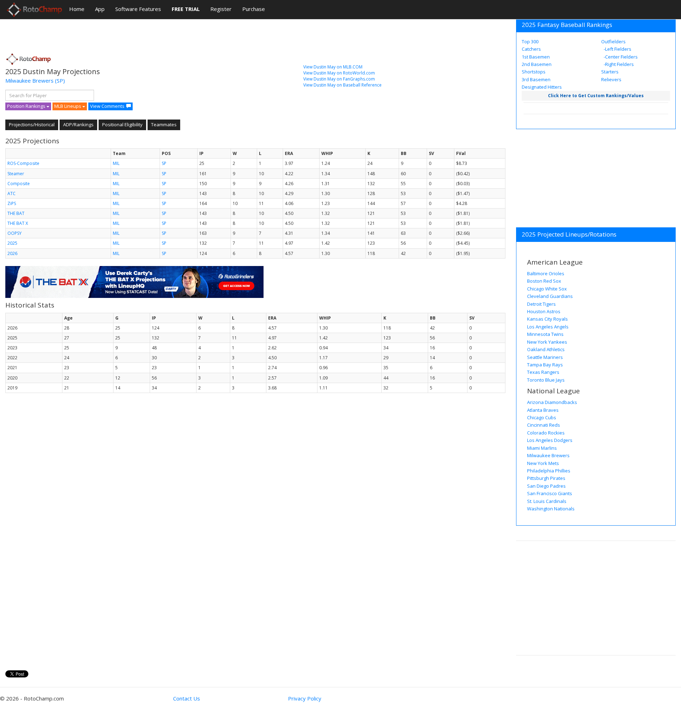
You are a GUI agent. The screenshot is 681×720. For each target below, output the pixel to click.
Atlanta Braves (543, 410)
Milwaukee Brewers (29, 80)
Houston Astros (543, 311)
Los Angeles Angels (548, 326)
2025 (12, 243)
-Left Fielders (617, 49)
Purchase (253, 8)
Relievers (611, 79)
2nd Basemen (537, 64)
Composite (18, 184)
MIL (116, 163)
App (100, 8)
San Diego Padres (546, 486)
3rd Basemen (536, 79)
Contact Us (186, 698)
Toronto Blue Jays (546, 380)
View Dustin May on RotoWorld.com (339, 73)
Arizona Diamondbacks (552, 402)
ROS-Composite (23, 163)
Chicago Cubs (541, 417)
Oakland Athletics (546, 349)
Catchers (531, 49)
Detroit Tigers (541, 304)
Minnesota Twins (545, 334)
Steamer (15, 174)
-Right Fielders (618, 64)
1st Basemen (536, 57)
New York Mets (543, 463)
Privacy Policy (304, 698)
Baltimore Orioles (545, 273)
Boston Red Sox (544, 281)
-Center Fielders (620, 57)
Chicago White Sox (547, 289)
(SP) (60, 80)
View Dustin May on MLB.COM (332, 67)
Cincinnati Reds (543, 425)
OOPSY (14, 233)
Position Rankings (26, 106)
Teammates (164, 124)
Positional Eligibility (122, 124)
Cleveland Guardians (550, 296)
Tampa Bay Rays (545, 364)
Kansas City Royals (547, 319)
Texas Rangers (543, 372)
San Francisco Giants (549, 493)
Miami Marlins (542, 448)
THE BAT (15, 213)
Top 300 (530, 41)
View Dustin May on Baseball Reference (342, 85)
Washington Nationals (551, 508)
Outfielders (613, 41)
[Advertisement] (134, 34)
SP (164, 163)
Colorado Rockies (546, 433)
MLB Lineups (68, 106)
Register (221, 8)
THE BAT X (17, 223)
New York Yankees (547, 342)
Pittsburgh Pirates (546, 478)
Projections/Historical (32, 124)
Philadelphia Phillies (548, 470)
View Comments (107, 106)
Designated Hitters (542, 87)
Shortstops (534, 71)
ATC (11, 193)
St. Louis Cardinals (546, 501)
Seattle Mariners (545, 357)
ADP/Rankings (78, 124)
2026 (12, 253)
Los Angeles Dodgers (549, 440)
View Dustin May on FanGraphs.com (339, 79)
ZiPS (11, 203)
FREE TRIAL (186, 8)
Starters (610, 71)
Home (76, 8)
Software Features (138, 8)
